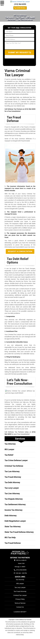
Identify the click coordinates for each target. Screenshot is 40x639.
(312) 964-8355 (20, 4)
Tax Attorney (10, 444)
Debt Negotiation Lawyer (15, 521)
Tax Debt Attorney (12, 482)
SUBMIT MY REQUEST (18, 52)
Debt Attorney (11, 515)
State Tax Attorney (13, 526)
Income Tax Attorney (13, 510)
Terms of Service (20, 603)
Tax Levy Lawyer (12, 488)
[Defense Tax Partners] (20, 553)
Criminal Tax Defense (14, 466)
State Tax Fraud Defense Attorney (19, 532)
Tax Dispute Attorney (14, 499)
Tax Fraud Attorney (13, 477)
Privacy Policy (20, 599)
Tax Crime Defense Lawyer (16, 460)
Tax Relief (9, 455)
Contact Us (20, 607)
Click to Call (21, 8)
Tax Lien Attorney (12, 493)
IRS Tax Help (10, 537)
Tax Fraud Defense (13, 543)
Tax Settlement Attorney (15, 504)
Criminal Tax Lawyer (20, 595)
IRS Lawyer (9, 449)
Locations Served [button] (19, 612)
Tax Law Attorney (12, 471)
